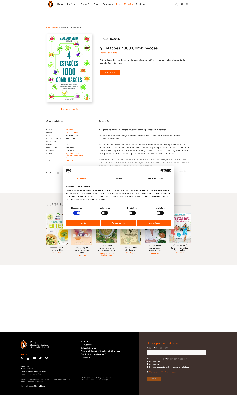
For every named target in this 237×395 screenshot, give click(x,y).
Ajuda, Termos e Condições (31, 374)
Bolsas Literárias (88, 348)
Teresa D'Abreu (57, 253)
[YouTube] (34, 358)
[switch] (104, 213)
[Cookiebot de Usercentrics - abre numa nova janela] (160, 170)
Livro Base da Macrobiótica (155, 249)
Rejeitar (83, 223)
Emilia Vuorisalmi (81, 255)
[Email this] (58, 173)
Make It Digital (39, 386)
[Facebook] (22, 358)
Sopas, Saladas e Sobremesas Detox (106, 249)
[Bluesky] (46, 358)
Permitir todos (154, 223)
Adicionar (110, 72)
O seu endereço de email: (157, 348)
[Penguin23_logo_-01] (50, 4)
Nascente (55, 27)
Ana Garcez (180, 253)
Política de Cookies (28, 369)
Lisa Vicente (130, 253)
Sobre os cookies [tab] (155, 179)
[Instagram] (28, 358)
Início (48, 27)
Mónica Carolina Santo (107, 254)
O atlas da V (130, 250)
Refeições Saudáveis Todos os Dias (180, 249)
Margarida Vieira (108, 52)
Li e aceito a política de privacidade (162, 372)
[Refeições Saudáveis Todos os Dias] (180, 214)
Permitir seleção (119, 223)
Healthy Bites (57, 250)
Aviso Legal (25, 366)
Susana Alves (103, 253)
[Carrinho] (181, 4)
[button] (176, 4)
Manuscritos (86, 345)
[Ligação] (187, 4)
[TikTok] (40, 358)
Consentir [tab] (81, 179)
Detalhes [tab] (118, 179)
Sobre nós (85, 341)
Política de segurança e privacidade (34, 371)
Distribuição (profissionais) (93, 354)
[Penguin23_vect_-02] (88, 370)
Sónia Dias (155, 253)
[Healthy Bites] (57, 214)
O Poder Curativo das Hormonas (81, 251)
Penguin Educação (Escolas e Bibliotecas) (100, 351)
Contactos (85, 357)
